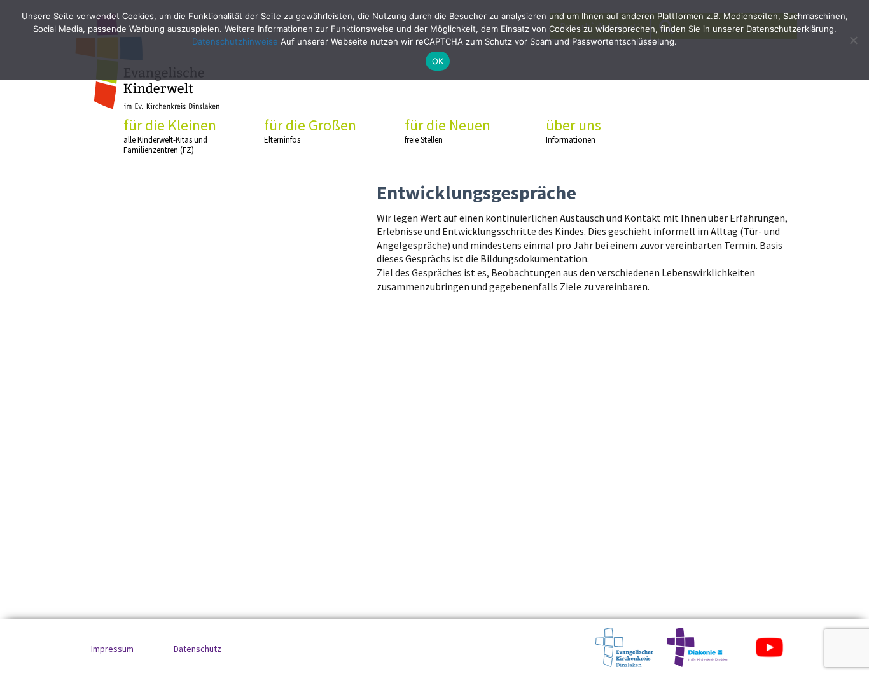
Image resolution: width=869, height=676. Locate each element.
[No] (853, 40)
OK (438, 61)
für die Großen (310, 130)
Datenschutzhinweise (235, 41)
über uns (573, 130)
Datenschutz (197, 648)
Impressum (112, 648)
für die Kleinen (169, 135)
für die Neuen (447, 130)
